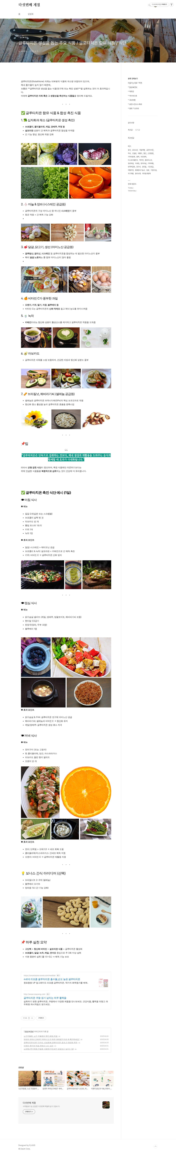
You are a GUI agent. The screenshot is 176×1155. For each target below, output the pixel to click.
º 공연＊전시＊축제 (135, 104)
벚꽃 (147, 170)
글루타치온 (149, 150)
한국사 (138, 167)
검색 (150, 5)
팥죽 (137, 157)
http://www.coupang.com (34, 994)
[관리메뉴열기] (171, 4)
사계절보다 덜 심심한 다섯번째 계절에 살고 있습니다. (41, 1106)
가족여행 (150, 163)
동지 (129, 150)
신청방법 (150, 153)
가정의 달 (154, 170)
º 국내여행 (131, 100)
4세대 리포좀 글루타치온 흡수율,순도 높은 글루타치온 (52, 979)
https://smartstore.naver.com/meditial (39, 975)
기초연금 (150, 167)
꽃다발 (144, 167)
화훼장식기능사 (140, 170)
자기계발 (131, 173)
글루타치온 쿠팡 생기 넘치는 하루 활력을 (45, 998)
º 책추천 (131, 91)
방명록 (30, 14)
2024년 (135, 150)
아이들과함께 (146, 173)
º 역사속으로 (132, 96)
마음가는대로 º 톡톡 (135, 83)
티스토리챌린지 (133, 160)
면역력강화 (131, 167)
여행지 (140, 153)
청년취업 (131, 163)
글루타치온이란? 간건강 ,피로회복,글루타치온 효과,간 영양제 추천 (50, 1042)
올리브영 (138, 173)
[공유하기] (29, 1018)
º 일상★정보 (28, 1031)
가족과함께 (131, 157)
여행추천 (131, 170)
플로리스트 (148, 160)
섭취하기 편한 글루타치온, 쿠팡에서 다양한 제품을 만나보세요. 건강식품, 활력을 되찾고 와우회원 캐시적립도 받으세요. (66, 1003)
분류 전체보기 (133, 79)
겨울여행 (142, 150)
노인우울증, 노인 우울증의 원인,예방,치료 (40, 1036)
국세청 (137, 163)
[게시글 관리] (32, 1018)
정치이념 (143, 163)
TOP (155, 1146)
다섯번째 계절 (29, 5)
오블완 (134, 153)
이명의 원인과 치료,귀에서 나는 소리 (38, 1046)
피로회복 (143, 157)
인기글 (137, 130)
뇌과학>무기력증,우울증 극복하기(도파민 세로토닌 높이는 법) (49, 1049)
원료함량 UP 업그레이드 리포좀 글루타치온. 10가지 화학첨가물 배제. (56, 982)
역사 (129, 153)
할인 (145, 153)
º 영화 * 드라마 (133, 108)
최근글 (130, 130)
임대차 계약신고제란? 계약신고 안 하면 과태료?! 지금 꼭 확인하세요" (52, 1039)
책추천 (141, 160)
